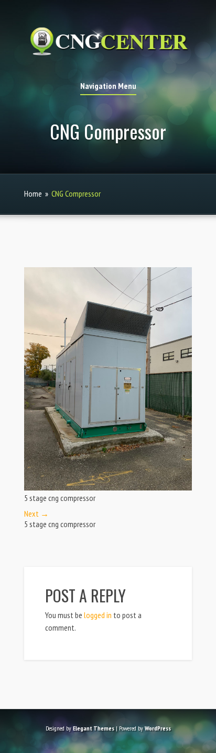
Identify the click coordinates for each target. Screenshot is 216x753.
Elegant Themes (93, 728)
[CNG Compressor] (108, 487)
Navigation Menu (108, 86)
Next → (36, 513)
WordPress (158, 728)
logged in (98, 615)
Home (33, 193)
